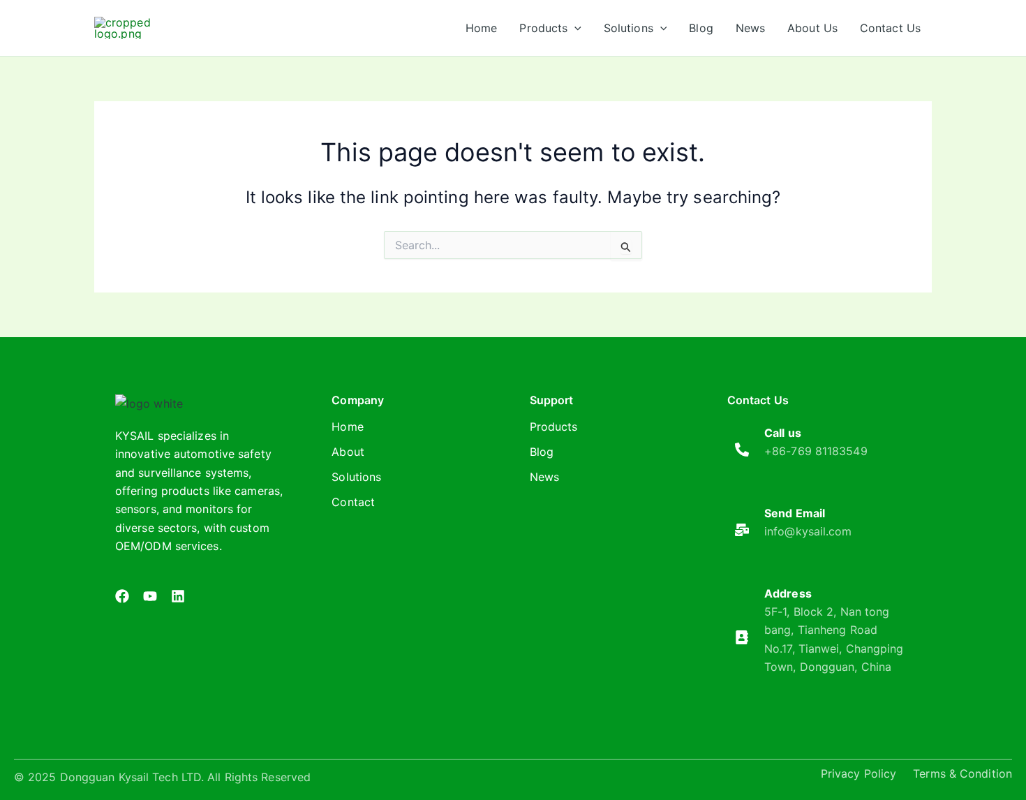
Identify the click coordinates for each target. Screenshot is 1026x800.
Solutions (356, 477)
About (348, 452)
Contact (353, 502)
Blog (541, 452)
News (544, 477)
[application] (574, 28)
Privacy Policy (858, 773)
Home (347, 427)
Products (554, 427)
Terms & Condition (962, 773)
